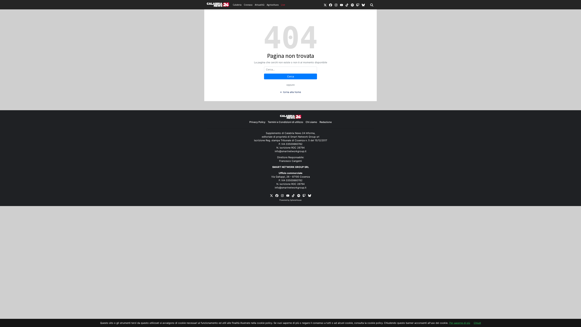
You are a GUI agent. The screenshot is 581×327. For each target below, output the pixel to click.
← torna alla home (290, 92)
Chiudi (477, 322)
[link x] (325, 4)
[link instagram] (336, 4)
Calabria (237, 4)
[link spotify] (352, 4)
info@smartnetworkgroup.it (290, 151)
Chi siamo (311, 122)
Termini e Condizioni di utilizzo (285, 122)
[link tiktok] (347, 4)
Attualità (259, 4)
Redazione (326, 122)
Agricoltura (273, 4)
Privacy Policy (257, 122)
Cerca (290, 76)
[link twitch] (358, 4)
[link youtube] (341, 4)
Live (283, 4)
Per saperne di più (459, 322)
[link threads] (363, 4)
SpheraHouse (296, 200)
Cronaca (248, 4)
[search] (371, 4)
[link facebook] (330, 4)
